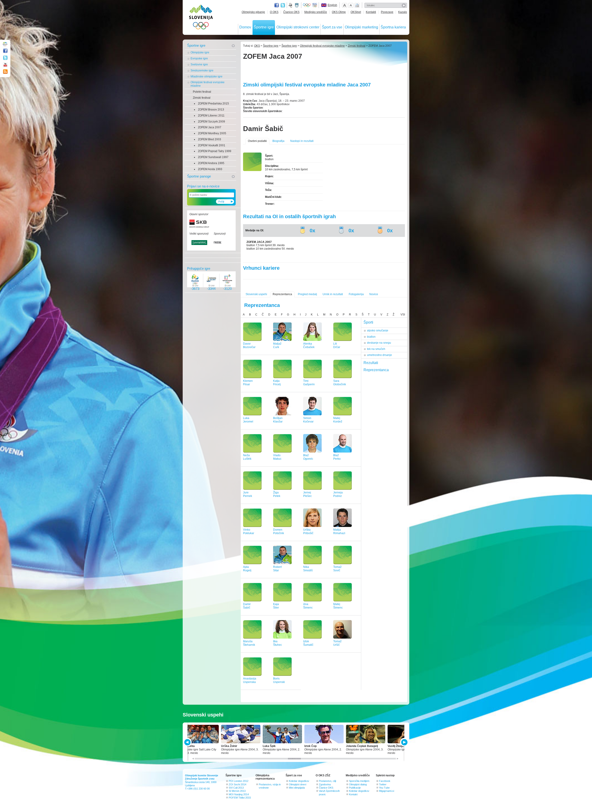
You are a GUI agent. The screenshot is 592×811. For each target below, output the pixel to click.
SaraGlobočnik (339, 382)
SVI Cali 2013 (236, 787)
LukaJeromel (248, 419)
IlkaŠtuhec (277, 643)
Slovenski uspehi (256, 294)
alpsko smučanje (377, 330)
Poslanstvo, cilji (327, 781)
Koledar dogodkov (299, 781)
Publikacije (355, 787)
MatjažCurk (277, 345)
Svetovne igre (199, 64)
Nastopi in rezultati (302, 141)
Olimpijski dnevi (297, 784)
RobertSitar (277, 568)
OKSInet (356, 12)
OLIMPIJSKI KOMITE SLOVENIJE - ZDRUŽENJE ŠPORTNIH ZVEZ (201, 17)
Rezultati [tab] (371, 363)
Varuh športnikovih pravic (329, 793)
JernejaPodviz (338, 494)
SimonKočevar (308, 419)
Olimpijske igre (200, 52)
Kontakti (371, 12)
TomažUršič (337, 643)
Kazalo (402, 12)
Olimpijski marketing (361, 27)
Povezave (387, 12)
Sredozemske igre (202, 70)
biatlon (371, 336)
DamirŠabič (247, 606)
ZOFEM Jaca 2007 (209, 127)
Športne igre (264, 27)
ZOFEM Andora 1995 (211, 163)
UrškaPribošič (308, 531)
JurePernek (247, 494)
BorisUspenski (279, 680)
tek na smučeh (376, 349)
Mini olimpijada (297, 787)
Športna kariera (393, 27)
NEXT (403, 742)
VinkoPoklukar (248, 531)
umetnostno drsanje (379, 355)
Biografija (278, 141)
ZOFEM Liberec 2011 (211, 115)
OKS (257, 45)
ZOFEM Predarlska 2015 (213, 103)
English (332, 5)
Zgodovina (325, 784)
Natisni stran (357, 5)
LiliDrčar (336, 345)
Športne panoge (199, 176)
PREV (188, 742)
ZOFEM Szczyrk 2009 (211, 121)
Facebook (384, 781)
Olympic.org (307, 5)
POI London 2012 (238, 781)
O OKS (274, 12)
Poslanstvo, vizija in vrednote (270, 786)
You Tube (384, 787)
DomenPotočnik (278, 531)
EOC (314, 5)
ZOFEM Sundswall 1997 (213, 157)
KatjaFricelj (277, 382)
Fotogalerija (356, 294)
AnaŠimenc (308, 606)
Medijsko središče (315, 12)
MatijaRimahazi (339, 531)
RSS (5, 71)
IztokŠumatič (308, 643)
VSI (403, 314)
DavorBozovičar (249, 345)
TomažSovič (337, 568)
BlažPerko (337, 457)
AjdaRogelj (247, 568)
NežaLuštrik (247, 457)
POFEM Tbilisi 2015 (240, 797)
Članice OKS (291, 12)
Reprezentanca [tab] (376, 370)
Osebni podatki (257, 141)
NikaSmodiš (308, 568)
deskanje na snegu (379, 342)
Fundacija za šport (291, 5)
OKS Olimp (339, 12)
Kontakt (353, 794)
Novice (373, 294)
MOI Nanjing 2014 (239, 794)
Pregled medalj (307, 294)
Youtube (5, 64)
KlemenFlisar (248, 382)
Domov (245, 27)
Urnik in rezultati (333, 294)
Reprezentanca (282, 294)
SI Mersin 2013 (237, 791)
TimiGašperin (309, 382)
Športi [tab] (368, 322)
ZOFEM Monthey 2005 (212, 133)
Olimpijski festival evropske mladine (208, 84)
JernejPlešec (307, 494)
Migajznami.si (386, 791)
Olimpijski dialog (358, 784)
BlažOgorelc (308, 457)
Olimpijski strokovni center (297, 27)
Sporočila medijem (359, 781)
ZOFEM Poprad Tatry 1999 (214, 151)
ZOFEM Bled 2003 (209, 139)
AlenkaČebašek (308, 345)
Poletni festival (202, 91)
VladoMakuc (277, 457)
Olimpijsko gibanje (253, 12)
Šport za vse (332, 27)
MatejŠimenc (338, 606)
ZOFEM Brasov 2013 (211, 109)
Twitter (283, 5)
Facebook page (276, 5)
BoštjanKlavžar (278, 419)
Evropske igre (199, 58)
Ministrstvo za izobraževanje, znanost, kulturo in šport (297, 5)
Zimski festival (201, 97)
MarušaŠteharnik (249, 643)
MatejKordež (337, 419)
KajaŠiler (276, 606)
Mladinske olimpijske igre (206, 76)
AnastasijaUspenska (249, 680)
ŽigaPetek (276, 494)
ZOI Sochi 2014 (237, 784)
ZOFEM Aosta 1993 (210, 169)
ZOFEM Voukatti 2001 (211, 145)
